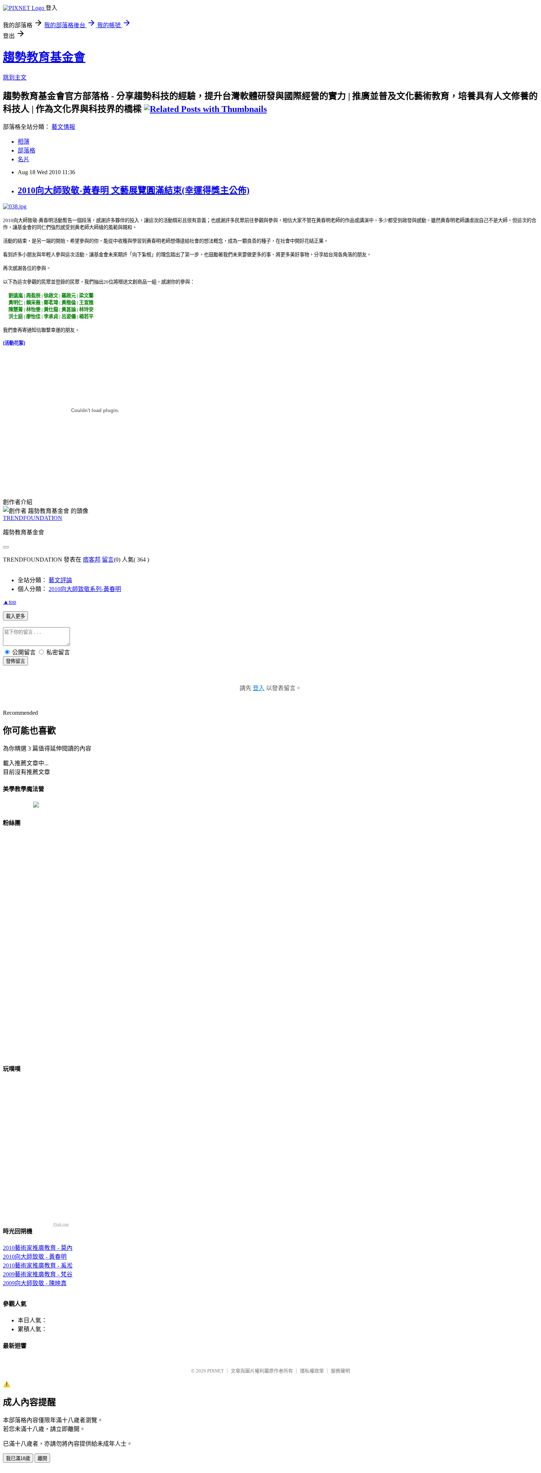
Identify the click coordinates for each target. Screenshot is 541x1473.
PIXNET (215, 1371)
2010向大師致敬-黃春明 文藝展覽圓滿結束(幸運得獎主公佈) (134, 190)
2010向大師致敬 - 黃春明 (35, 1257)
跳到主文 (14, 77)
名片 (23, 159)
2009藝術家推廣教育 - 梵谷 (38, 1274)
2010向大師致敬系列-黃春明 (85, 589)
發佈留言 (15, 661)
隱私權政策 (312, 1371)
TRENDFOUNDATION (32, 518)
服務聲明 (340, 1371)
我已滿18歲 (18, 1458)
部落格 (26, 150)
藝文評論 (60, 580)
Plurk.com (61, 1224)
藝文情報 (63, 127)
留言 (108, 559)
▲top (9, 602)
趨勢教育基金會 (44, 57)
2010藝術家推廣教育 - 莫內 (38, 1248)
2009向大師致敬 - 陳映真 (35, 1283)
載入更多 (15, 616)
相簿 (23, 141)
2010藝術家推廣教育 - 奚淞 (38, 1265)
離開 (42, 1458)
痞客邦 (91, 559)
